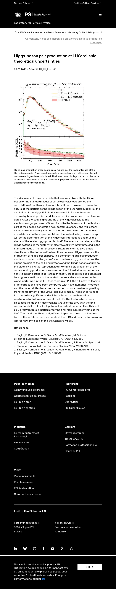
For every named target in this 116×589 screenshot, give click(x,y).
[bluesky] (25, 548)
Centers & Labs (22, 3)
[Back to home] (32, 14)
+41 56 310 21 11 (64, 522)
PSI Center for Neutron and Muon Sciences (41, 32)
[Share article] (54, 69)
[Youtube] (52, 548)
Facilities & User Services (87, 3)
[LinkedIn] (15, 548)
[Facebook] (43, 548)
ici (43, 578)
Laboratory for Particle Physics (32, 22)
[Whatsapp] (71, 548)
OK (88, 567)
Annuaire (60, 531)
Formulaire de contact (68, 527)
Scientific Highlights (40, 69)
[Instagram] (34, 548)
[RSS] (62, 548)
